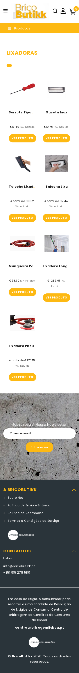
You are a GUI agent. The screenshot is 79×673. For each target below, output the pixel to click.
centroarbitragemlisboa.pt (39, 627)
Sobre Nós (16, 497)
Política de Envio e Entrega (29, 505)
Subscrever (39, 447)
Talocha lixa (56, 186)
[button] (5, 12)
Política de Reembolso (25, 513)
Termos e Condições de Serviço (33, 520)
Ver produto (22, 138)
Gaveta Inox (56, 112)
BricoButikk (22, 656)
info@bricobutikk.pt (19, 566)
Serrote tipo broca (26, 112)
